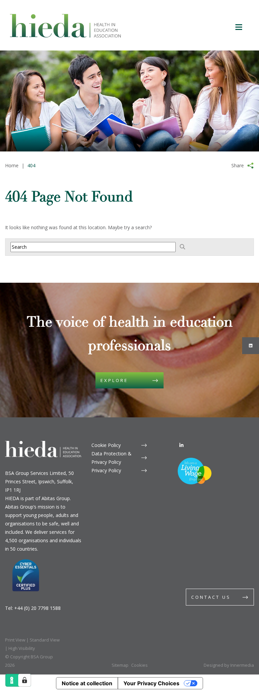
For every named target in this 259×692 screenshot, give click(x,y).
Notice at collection (87, 683)
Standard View (45, 640)
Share (237, 165)
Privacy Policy (106, 470)
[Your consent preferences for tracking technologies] (24, 680)
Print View (15, 640)
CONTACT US (211, 597)
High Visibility (21, 648)
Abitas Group (55, 498)
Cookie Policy (106, 445)
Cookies (139, 665)
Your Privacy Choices (151, 683)
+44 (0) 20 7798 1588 (37, 608)
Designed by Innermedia (229, 665)
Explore (114, 380)
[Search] (182, 246)
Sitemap (120, 665)
